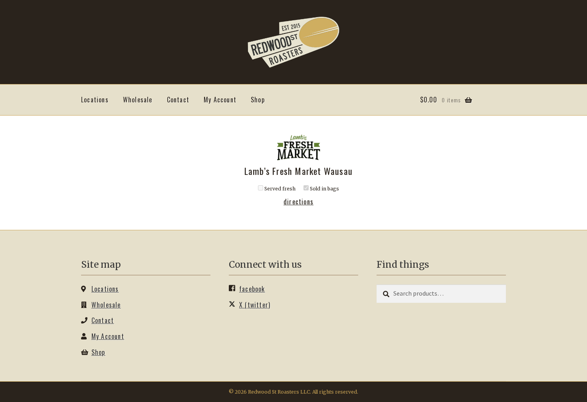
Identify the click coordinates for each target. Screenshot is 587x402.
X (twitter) (254, 305)
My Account (220, 99)
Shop (258, 99)
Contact (178, 99)
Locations (95, 99)
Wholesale (138, 99)
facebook (252, 289)
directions (298, 201)
